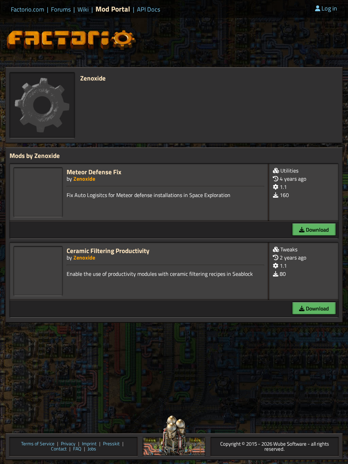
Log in (329, 8)
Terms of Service (37, 444)
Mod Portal (112, 9)
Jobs (92, 449)
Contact (59, 449)
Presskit (111, 444)
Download (316, 230)
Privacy (68, 444)
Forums (61, 9)
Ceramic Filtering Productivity (108, 250)
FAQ (77, 449)
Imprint (89, 444)
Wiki (83, 9)
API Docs (148, 9)
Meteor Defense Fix (94, 172)
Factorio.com (27, 9)
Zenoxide (84, 179)
